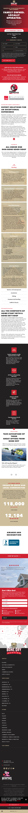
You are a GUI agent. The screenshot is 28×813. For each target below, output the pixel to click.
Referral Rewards (6, 732)
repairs (15, 239)
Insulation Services (7, 667)
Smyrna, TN (5, 694)
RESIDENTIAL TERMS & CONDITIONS (10, 739)
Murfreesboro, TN (6, 687)
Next (16, 474)
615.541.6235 (7, 765)
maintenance (13, 210)
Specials (4, 723)
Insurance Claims (6, 730)
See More (4, 705)
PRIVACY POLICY (6, 741)
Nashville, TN (5, 682)
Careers (4, 718)
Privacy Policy (14, 57)
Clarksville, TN (6, 684)
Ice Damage (9, 251)
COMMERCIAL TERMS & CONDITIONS (10, 737)
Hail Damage (9, 249)
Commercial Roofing (8, 611)
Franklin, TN (5, 691)
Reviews (4, 720)
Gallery (4, 716)
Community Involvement (8, 734)
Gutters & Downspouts (8, 665)
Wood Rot (8, 253)
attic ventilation (10, 267)
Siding (17, 611)
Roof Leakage (9, 252)
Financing (4, 727)
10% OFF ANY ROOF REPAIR (14, 75)
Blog (3, 713)
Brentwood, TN (6, 703)
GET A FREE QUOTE (13, 804)
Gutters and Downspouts (6, 613)
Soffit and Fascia (20, 613)
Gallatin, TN (5, 696)
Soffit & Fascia (6, 674)
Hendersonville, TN (7, 689)
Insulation (18, 610)
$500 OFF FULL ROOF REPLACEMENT (14, 67)
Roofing (5, 610)
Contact (4, 725)
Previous (11, 474)
